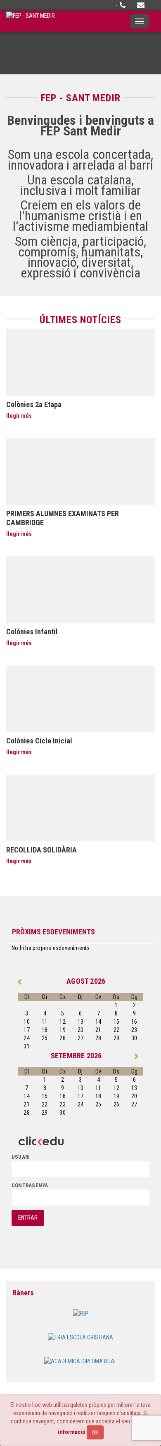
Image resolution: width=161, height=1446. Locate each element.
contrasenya (30, 1185)
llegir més (19, 415)
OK (95, 1432)
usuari (21, 1157)
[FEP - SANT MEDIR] (30, 21)
